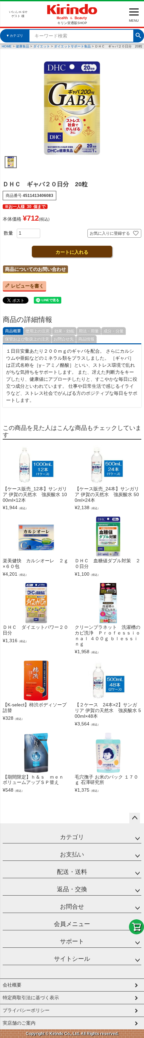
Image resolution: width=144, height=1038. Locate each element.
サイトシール (72, 958)
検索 (138, 35)
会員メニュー (72, 924)
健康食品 (22, 46)
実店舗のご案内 (19, 1023)
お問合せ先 (64, 339)
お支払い (72, 854)
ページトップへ (134, 818)
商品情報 (86, 339)
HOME (7, 46)
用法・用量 (89, 331)
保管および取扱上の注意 (27, 339)
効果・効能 (64, 331)
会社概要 (12, 985)
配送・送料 (72, 872)
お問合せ (72, 906)
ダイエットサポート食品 (72, 46)
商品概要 (13, 331)
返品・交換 (72, 889)
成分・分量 (113, 331)
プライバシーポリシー (26, 1010)
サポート (72, 941)
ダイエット (41, 46)
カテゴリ (72, 837)
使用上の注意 (37, 331)
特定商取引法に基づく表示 (31, 997)
